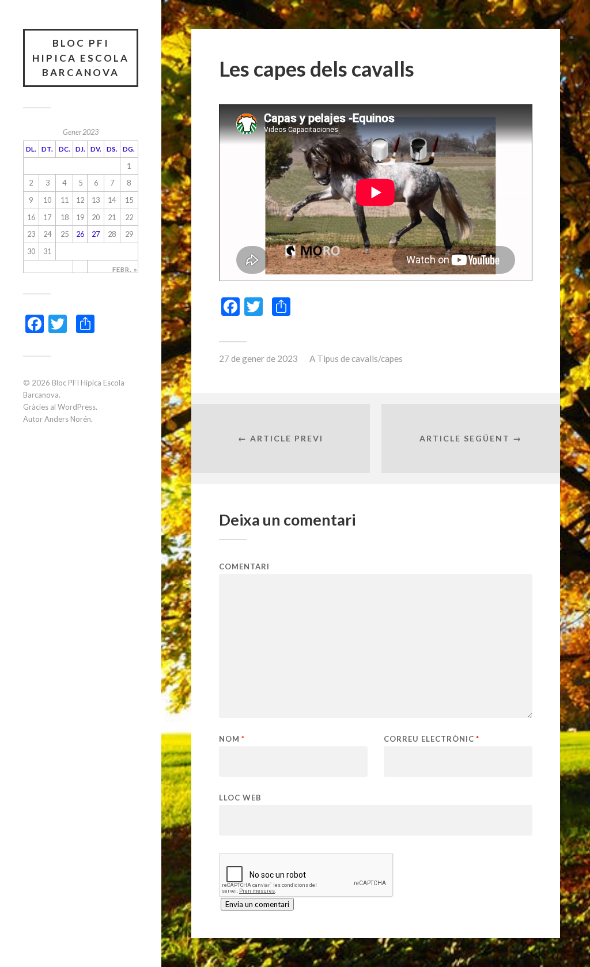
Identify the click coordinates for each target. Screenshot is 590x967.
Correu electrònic (431, 739)
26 (80, 234)
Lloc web (240, 797)
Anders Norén (67, 419)
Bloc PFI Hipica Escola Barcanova (80, 57)
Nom (232, 739)
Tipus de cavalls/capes (360, 358)
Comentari (244, 567)
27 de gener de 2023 (258, 358)
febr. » (125, 269)
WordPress (77, 406)
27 (96, 234)
